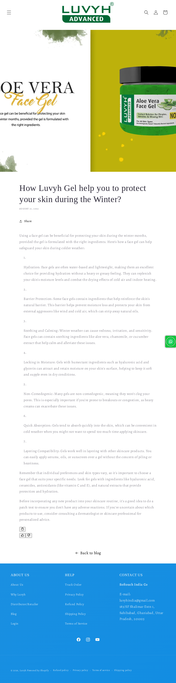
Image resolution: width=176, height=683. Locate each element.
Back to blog (90, 553)
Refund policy (60, 670)
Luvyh (23, 670)
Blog (14, 614)
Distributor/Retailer (24, 604)
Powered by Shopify (38, 670)
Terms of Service (76, 624)
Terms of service (101, 670)
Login (14, 624)
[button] (9, 12)
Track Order (73, 585)
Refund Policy (74, 604)
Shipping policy (123, 670)
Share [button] (28, 221)
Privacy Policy (74, 594)
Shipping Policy (75, 614)
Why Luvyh (18, 594)
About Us (17, 585)
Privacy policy (80, 670)
